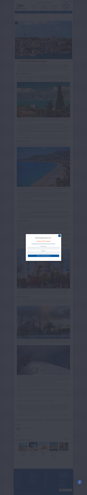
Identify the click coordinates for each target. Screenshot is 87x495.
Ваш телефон (43, 246)
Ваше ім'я (43, 250)
